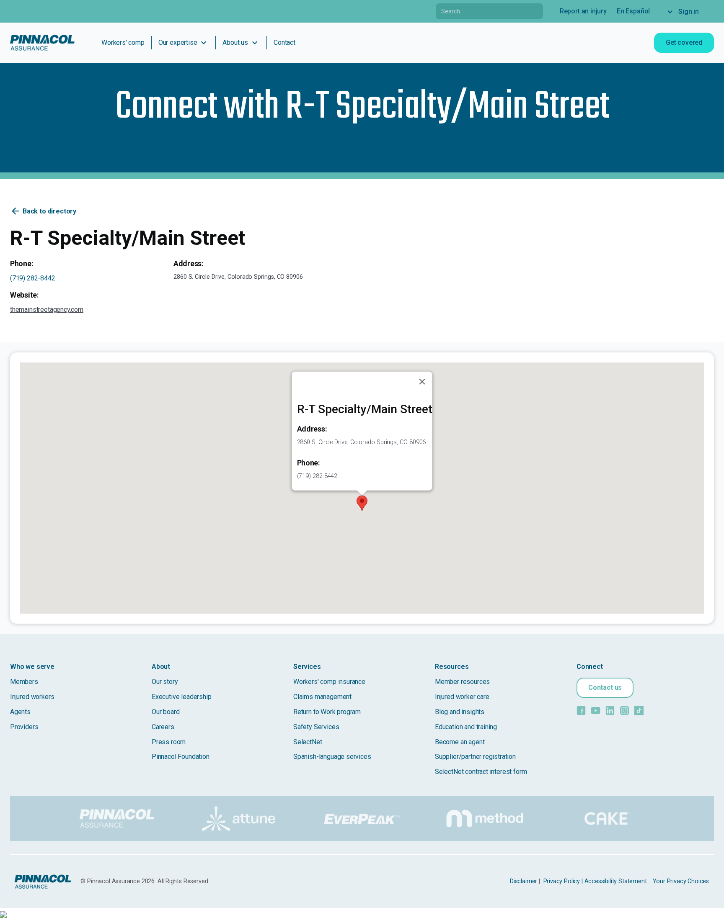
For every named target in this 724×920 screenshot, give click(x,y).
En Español (633, 11)
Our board (165, 712)
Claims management (322, 697)
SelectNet (307, 742)
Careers (163, 727)
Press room (169, 742)
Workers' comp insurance (329, 682)
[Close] (422, 382)
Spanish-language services (332, 757)
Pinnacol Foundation (180, 757)
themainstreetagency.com (46, 310)
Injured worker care (462, 697)
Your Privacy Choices (681, 881)
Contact (284, 42)
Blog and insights (459, 712)
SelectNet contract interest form (481, 772)
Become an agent (459, 742)
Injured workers (32, 697)
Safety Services (316, 727)
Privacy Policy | (563, 881)
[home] (42, 43)
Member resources (462, 682)
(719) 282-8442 (32, 278)
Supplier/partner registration (475, 757)
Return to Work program (327, 712)
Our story (165, 682)
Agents (20, 712)
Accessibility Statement (615, 881)
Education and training (466, 727)
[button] (687, 12)
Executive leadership (181, 697)
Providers (24, 727)
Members (24, 682)
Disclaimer (523, 881)
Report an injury (583, 11)
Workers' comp (123, 42)
